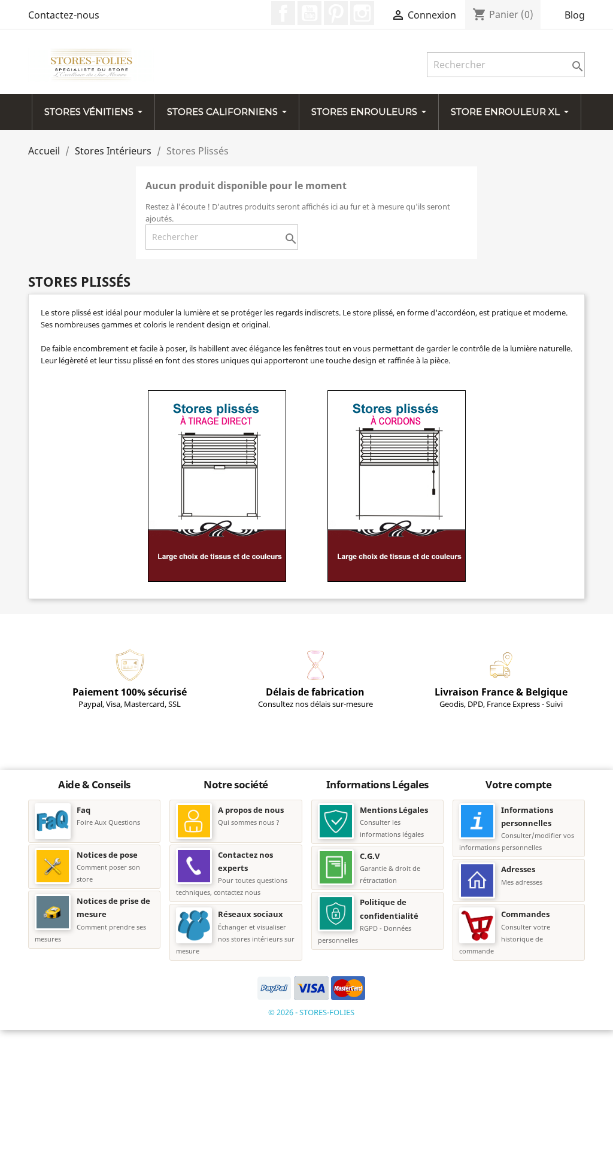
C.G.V (370, 856)
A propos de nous (251, 809)
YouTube (309, 13)
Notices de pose (107, 854)
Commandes (525, 914)
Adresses (518, 869)
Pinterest (336, 13)
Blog (575, 15)
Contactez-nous (63, 15)
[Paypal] (275, 987)
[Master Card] (348, 987)
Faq (83, 809)
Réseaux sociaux (250, 914)
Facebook (283, 13)
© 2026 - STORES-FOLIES (311, 1012)
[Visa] (312, 987)
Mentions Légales (394, 809)
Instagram (362, 13)
